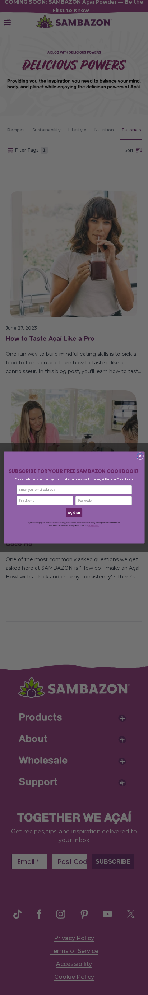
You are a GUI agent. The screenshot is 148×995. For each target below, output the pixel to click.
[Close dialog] (140, 456)
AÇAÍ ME (74, 513)
